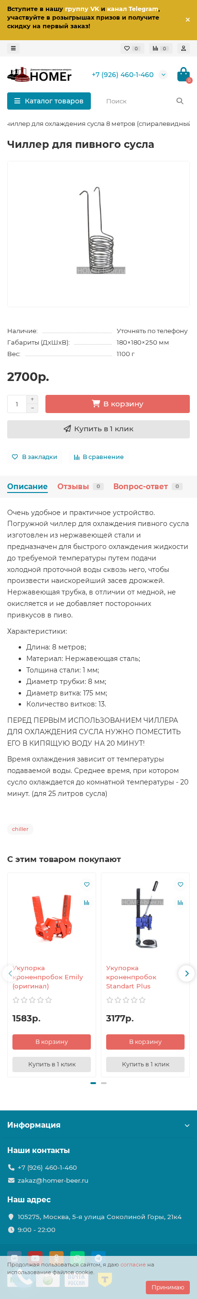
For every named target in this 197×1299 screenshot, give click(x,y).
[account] (183, 48)
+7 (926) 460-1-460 (122, 74)
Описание (27, 486)
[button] (93, 1083)
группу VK (82, 8)
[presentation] (10, 973)
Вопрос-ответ (146, 486)
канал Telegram (132, 8)
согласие (133, 1264)
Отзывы (78, 486)
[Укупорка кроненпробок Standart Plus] (145, 917)
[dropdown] (13, 48)
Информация (34, 1125)
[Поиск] (179, 101)
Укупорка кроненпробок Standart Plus (131, 977)
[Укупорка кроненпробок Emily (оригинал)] (51, 917)
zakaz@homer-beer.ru (53, 1180)
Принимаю (168, 1287)
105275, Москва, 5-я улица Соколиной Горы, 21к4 (100, 1217)
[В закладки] (86, 884)
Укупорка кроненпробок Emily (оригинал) (47, 977)
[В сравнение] (86, 902)
